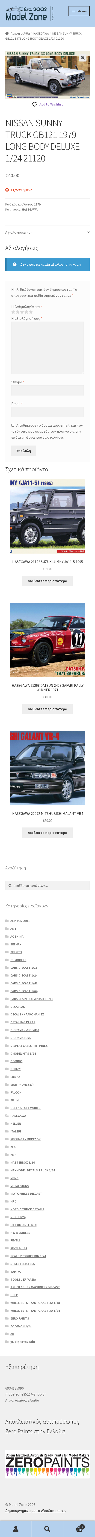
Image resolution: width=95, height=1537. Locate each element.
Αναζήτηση (47, 1529)
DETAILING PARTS (22, 1022)
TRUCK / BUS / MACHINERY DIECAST (35, 1287)
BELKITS (16, 952)
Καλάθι (73, 1525)
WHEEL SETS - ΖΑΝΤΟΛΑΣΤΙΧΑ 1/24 (35, 1310)
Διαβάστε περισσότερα (47, 580)
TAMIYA (15, 1272)
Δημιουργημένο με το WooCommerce (35, 1510)
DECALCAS (17, 1007)
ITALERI (15, 1131)
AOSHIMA (17, 936)
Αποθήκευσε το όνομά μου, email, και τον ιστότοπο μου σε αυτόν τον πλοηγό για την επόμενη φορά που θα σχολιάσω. (47, 431)
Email (17, 403)
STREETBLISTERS (22, 1264)
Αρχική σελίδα (20, 33)
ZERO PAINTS (19, 1318)
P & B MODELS (20, 1233)
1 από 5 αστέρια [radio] (13, 312)
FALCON (15, 1092)
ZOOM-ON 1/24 (20, 1326)
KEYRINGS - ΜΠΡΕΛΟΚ (25, 1139)
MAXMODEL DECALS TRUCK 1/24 (32, 1170)
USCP (14, 1295)
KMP (13, 1155)
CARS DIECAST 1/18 (23, 967)
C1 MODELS (18, 960)
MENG (14, 1178)
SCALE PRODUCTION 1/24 (28, 1256)
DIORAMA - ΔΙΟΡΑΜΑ (24, 1030)
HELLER (15, 1123)
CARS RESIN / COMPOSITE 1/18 (31, 999)
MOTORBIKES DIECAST (26, 1193)
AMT (13, 929)
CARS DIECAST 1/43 (23, 983)
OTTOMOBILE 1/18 (23, 1225)
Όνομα (18, 382)
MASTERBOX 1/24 (22, 1162)
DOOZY (15, 1069)
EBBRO (15, 1077)
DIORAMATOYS (20, 1038)
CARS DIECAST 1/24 (23, 975)
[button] (82, 58)
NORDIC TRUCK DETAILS (27, 1209)
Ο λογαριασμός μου (16, 1529)
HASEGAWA (41, 33)
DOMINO (16, 1061)
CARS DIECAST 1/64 (23, 991)
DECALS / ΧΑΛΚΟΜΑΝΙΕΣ (27, 1014)
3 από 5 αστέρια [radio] (22, 312)
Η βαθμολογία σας (27, 306)
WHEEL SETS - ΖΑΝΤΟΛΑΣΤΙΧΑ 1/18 (35, 1303)
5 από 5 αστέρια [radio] (31, 312)
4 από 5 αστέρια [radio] (26, 312)
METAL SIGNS (19, 1186)
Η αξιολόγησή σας (26, 318)
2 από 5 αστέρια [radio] (17, 312)
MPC (13, 1201)
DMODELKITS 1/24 (23, 1053)
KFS (13, 1147)
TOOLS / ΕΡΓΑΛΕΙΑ (23, 1279)
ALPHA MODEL (20, 921)
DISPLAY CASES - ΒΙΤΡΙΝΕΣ (29, 1046)
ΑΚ (12, 1334)
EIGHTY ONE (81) (22, 1084)
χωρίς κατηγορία (22, 1342)
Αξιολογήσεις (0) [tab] (18, 232)
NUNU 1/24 (17, 1217)
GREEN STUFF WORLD (25, 1108)
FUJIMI (15, 1100)
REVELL (15, 1240)
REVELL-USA (18, 1248)
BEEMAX (15, 944)
